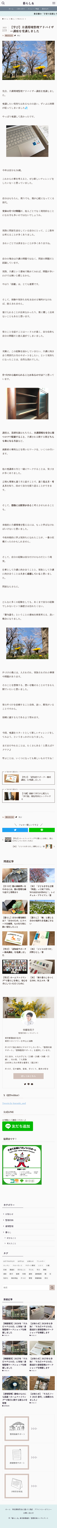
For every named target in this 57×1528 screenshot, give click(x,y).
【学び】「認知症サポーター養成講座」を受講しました (36, 778)
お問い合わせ (28, 1513)
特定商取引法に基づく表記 (22, 1509)
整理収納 (9, 1220)
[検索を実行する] (52, 1287)
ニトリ (40, 1265)
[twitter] (25, 1084)
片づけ (23, 1278)
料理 (24, 1274)
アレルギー (41, 1261)
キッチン (6, 1265)
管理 (30, 1278)
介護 (47, 1265)
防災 (46, 1278)
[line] (28, 1084)
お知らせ (9, 1214)
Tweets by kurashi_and (14, 1103)
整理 (17, 1274)
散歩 (11, 1274)
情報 (44, 1269)
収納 (4, 1269)
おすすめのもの (8, 1261)
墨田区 (12, 1269)
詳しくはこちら (28, 1076)
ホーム (7, 1509)
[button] (15, 830)
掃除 (4, 1274)
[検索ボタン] (3, 3)
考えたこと (9, 35)
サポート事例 (30, 1265)
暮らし (8, 1232)
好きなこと (11, 1238)
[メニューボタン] (54, 3)
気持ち (5, 1278)
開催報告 (38, 1278)
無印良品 (14, 1278)
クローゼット (17, 1265)
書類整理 (9, 1226)
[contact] (32, 1084)
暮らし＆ (28, 3)
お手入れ (21, 1261)
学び (18, 35)
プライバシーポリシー (43, 1509)
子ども (31, 1269)
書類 (30, 1274)
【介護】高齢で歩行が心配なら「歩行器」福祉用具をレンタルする (36, 796)
